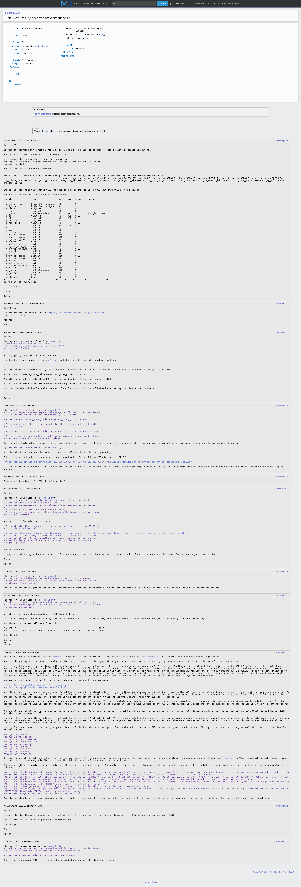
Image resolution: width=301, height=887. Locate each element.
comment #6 (47, 600)
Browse (95, 3)
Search (106, 3)
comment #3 (47, 498)
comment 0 (230, 758)
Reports (179, 3)
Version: (17, 49)
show (86, 38)
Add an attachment (42, 114)
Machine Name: (67, 56)
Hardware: (16, 53)
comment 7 (58, 657)
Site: (72, 48)
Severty (16, 60)
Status (17, 28)
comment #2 (54, 410)
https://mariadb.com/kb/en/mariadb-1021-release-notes (37, 685)
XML (270, 872)
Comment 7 (282, 595)
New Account (202, 3)
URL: (18, 74)
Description (282, 141)
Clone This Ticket (280, 872)
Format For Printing (260, 872)
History (101, 34)
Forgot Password (230, 3)
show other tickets (40, 46)
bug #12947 (51, 360)
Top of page (293, 872)
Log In (215, 3)
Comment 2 (282, 332)
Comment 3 (282, 406)
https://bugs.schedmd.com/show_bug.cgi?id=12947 (76, 313)
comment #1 (55, 341)
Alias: (18, 35)
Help (189, 3)
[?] (171, 3)
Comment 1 (282, 304)
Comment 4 (282, 477)
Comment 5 (282, 489)
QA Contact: (15, 67)
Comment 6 (282, 572)
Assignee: (16, 64)
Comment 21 (282, 652)
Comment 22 (282, 806)
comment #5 (54, 576)
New (86, 3)
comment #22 (54, 846)
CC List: (71, 38)
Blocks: (17, 85)
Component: (15, 46)
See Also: (70, 45)
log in (48, 131)
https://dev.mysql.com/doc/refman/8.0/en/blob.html (35, 687)
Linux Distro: (69, 52)
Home (77, 3)
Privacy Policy (150, 882)
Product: (17, 42)
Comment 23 (282, 841)
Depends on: (15, 81)
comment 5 (152, 657)
